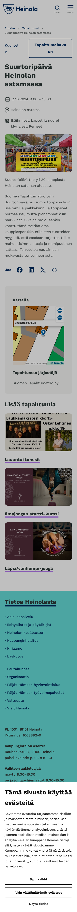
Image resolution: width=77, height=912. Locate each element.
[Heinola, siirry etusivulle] (20, 9)
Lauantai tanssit (22, 459)
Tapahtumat (30, 28)
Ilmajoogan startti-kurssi (32, 513)
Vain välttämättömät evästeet (38, 892)
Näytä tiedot (38, 904)
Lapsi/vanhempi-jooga (29, 568)
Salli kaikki (38, 879)
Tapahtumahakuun (50, 48)
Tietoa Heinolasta (30, 601)
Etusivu (10, 28)
